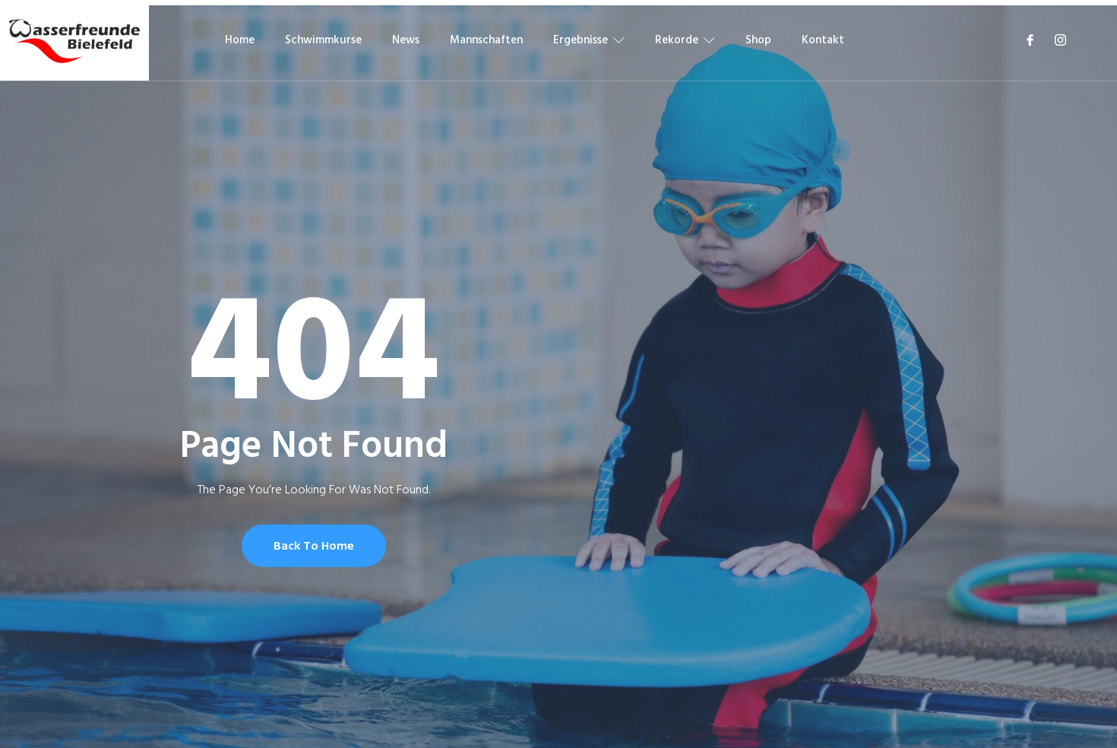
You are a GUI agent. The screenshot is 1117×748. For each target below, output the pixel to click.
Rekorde (676, 40)
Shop (758, 40)
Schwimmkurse (323, 40)
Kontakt (823, 40)
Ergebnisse (580, 40)
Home (240, 40)
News (405, 40)
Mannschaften (486, 40)
